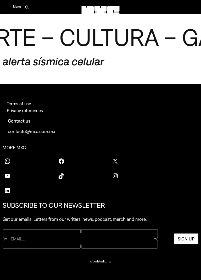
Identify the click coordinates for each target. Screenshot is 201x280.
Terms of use (19, 103)
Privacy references (25, 110)
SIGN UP (186, 238)
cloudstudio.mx (100, 261)
